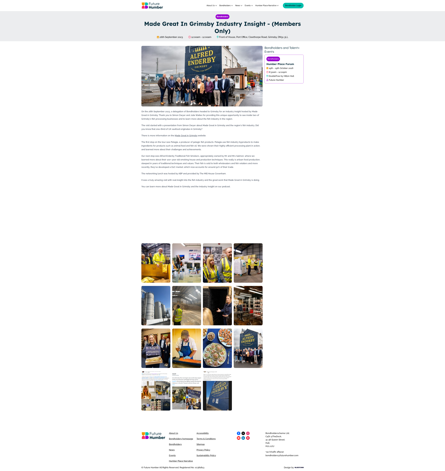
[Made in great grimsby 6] (155, 305)
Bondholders (225, 5)
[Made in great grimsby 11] (186, 348)
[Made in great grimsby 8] (217, 305)
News (238, 5)
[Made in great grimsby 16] (186, 391)
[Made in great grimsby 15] (155, 391)
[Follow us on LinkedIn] (243, 438)
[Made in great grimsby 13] (248, 348)
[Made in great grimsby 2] (155, 263)
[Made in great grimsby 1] (186, 263)
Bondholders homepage (181, 439)
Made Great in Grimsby (186, 135)
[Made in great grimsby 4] (248, 263)
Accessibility (203, 433)
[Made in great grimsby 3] (217, 263)
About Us (211, 5)
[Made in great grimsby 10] (155, 348)
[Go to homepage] (152, 5)
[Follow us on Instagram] (248, 433)
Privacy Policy (203, 450)
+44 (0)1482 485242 (274, 452)
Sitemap (201, 444)
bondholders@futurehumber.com (281, 455)
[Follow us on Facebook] (238, 433)
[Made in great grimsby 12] (217, 348)
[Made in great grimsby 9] (248, 305)
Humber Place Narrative (266, 5)
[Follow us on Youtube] (238, 438)
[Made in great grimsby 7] (186, 305)
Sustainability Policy (206, 455)
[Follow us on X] (243, 433)
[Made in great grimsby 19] (217, 391)
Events (248, 5)
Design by (289, 467)
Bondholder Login (293, 5)
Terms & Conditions (206, 439)
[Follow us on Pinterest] (248, 438)
